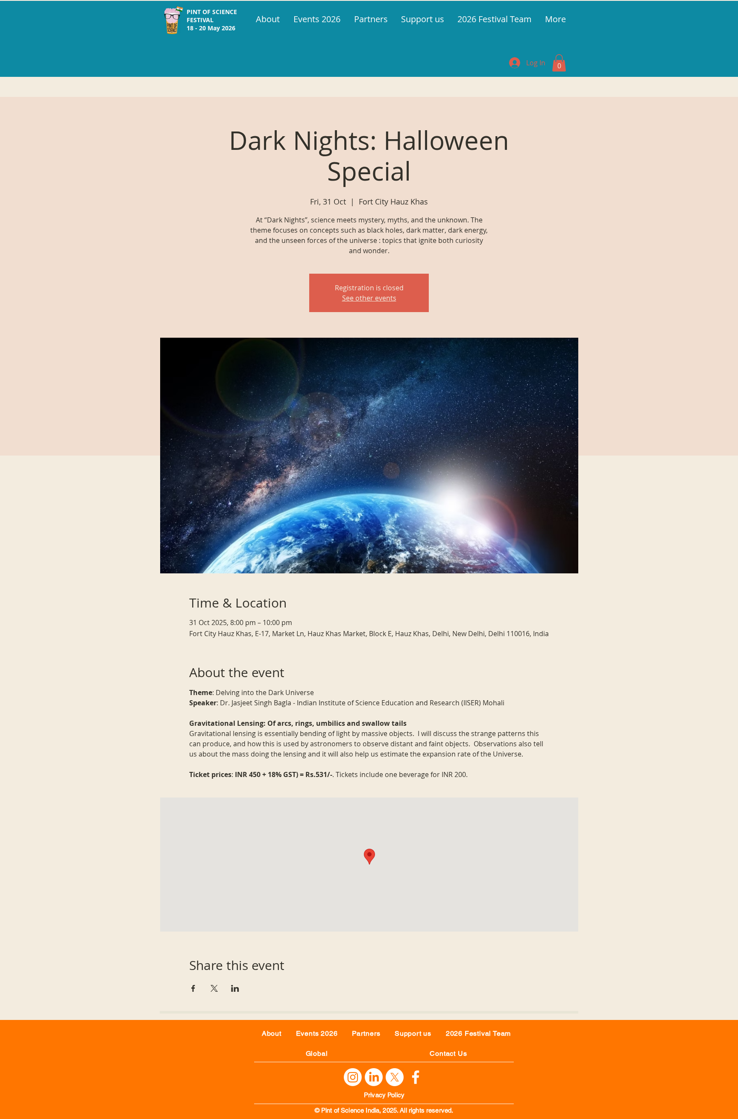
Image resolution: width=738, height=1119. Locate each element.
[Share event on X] (214, 988)
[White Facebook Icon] (416, 1077)
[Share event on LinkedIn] (235, 988)
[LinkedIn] (374, 1077)
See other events (369, 298)
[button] (559, 63)
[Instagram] (353, 1077)
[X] (395, 1077)
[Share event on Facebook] (193, 988)
